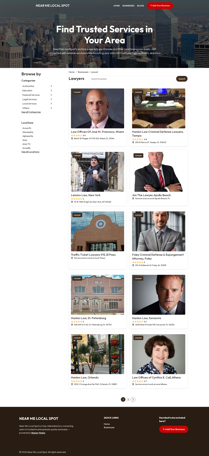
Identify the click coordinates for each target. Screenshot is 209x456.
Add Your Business (161, 5)
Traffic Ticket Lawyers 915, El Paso (93, 254)
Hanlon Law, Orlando (85, 377)
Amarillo (26, 147)
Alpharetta (27, 135)
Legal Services (29, 99)
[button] (51, 86)
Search (181, 78)
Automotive (28, 86)
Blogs (140, 5)
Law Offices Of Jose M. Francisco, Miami (97, 131)
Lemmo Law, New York (86, 195)
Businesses (128, 5)
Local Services (29, 103)
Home (117, 5)
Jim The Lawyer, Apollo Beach (151, 195)
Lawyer (77, 92)
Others (25, 108)
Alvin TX (26, 143)
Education (27, 90)
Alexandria (27, 131)
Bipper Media (38, 432)
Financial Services (31, 94)
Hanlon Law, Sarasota (146, 318)
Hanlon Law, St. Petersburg (88, 318)
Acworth (26, 128)
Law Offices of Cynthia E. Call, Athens (156, 377)
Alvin (24, 139)
